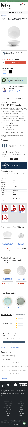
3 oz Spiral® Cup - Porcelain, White (21, 244)
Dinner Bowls (4, 15)
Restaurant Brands (8, 401)
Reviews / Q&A (20, 98)
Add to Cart (15, 63)
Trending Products (8, 409)
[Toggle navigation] (2, 8)
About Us (21, 405)
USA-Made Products (7, 407)
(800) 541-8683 (13, 90)
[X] (12, 424)
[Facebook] (9, 424)
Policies (21, 401)
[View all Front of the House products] (14, 159)
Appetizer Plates (7, 307)
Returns (8, 413)
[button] (21, 5)
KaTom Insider (21, 413)
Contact (21, 409)
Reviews (21, 415)
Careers (21, 407)
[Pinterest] (14, 424)
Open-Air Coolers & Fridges (8, 355)
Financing (8, 415)
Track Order (7, 411)
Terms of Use (9, 422)
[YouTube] (19, 424)
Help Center (21, 399)
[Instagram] (17, 424)
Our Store (21, 411)
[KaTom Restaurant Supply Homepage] (6, 5)
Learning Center (21, 403)
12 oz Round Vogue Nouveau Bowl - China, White (21, 279)
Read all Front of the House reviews (10, 347)
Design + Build (8, 399)
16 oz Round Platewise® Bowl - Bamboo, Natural (7, 279)
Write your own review (14, 342)
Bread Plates (20, 307)
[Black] (10, 71)
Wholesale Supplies (8, 403)
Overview (6, 98)
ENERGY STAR (8, 405)
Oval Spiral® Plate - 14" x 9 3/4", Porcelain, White (7, 244)
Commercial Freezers (6, 359)
